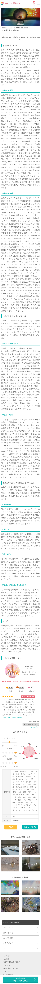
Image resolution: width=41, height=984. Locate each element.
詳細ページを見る (30, 827)
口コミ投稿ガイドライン (10, 968)
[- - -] (38, 3)
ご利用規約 (6, 956)
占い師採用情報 (8, 974)
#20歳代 (19, 717)
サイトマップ (7, 971)
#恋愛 (14, 717)
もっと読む (35, 727)
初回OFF (20, 979)
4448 (21, 687)
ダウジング (9, 864)
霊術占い (9, 888)
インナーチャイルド (30, 847)
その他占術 (6, 30)
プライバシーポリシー (10, 965)
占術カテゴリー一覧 (21, 28)
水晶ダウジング (30, 864)
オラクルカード (30, 904)
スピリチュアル (30, 888)
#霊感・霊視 (6, 717)
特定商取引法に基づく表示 (11, 962)
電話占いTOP (7, 28)
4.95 (11, 687)
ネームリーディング (9, 847)
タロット (9, 904)
